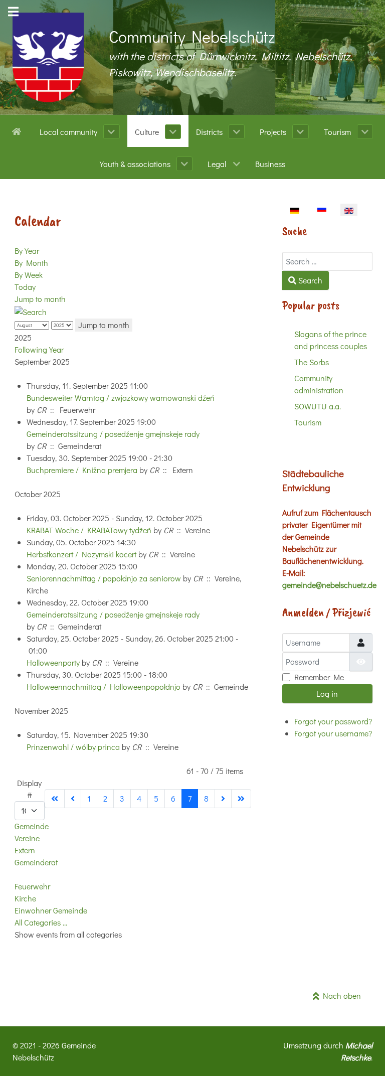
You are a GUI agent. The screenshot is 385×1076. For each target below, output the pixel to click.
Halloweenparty (54, 662)
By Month (31, 262)
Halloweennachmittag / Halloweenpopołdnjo (103, 686)
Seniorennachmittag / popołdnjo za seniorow (104, 578)
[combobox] (327, 261)
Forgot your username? (333, 733)
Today (25, 286)
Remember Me (319, 677)
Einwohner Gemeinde (51, 910)
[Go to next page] (223, 798)
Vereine (27, 838)
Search (309, 280)
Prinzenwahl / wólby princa (73, 746)
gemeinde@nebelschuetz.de (329, 584)
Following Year (39, 349)
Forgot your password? (333, 721)
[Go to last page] (241, 798)
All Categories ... (41, 922)
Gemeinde (32, 826)
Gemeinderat (36, 862)
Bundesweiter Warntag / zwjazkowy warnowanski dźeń (121, 397)
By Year (27, 250)
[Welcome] (18, 130)
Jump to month (40, 298)
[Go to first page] (55, 798)
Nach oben (340, 995)
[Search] (31, 310)
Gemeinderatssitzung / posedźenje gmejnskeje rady (113, 433)
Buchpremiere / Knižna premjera (82, 470)
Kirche (25, 898)
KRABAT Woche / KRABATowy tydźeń (89, 530)
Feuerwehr (32, 886)
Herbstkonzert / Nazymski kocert (81, 554)
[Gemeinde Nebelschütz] (48, 57)
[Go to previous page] (72, 798)
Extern (25, 850)
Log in (327, 693)
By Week (29, 274)
